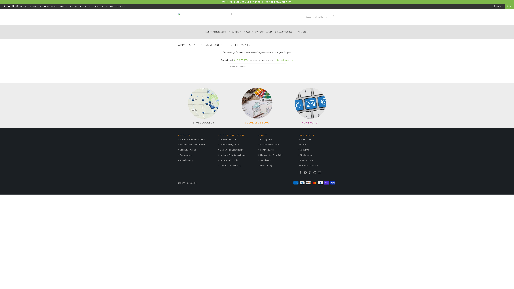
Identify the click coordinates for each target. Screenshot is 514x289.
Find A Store (303, 32)
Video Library (266, 165)
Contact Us (97, 6)
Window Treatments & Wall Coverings (273, 32)
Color (247, 32)
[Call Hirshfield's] (25, 6)
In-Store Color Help (229, 160)
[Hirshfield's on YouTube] (8, 6)
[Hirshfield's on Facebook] (4, 6)
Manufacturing (186, 160)
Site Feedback (306, 155)
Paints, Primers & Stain (216, 32)
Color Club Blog (257, 122)
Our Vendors (186, 155)
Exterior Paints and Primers (192, 144)
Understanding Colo (229, 144)
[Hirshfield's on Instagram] (17, 6)
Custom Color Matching (230, 165)
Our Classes (265, 160)
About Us (36, 6)
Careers (304, 144)
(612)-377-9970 (241, 60)
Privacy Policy (306, 160)
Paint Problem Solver (269, 144)
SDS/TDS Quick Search (56, 6)
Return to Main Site (115, 6)
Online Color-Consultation (231, 149)
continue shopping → (283, 60)
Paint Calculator (267, 149)
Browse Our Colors (229, 139)
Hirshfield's (191, 183)
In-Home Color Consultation (232, 155)
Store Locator (78, 6)
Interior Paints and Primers (192, 139)
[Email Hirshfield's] (21, 6)
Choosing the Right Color (271, 155)
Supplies (236, 32)
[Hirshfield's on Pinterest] (13, 6)
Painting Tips (266, 139)
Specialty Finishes (188, 149)
